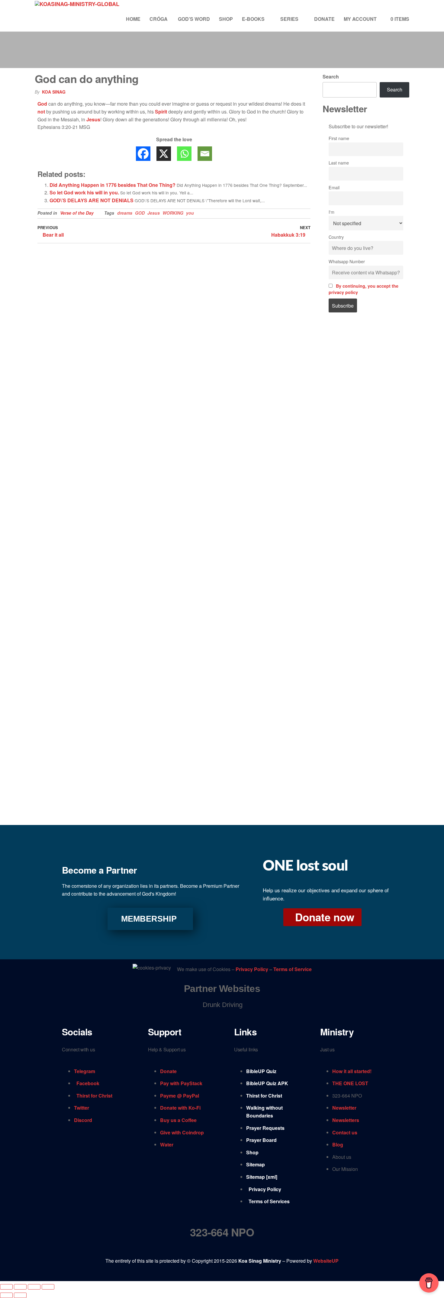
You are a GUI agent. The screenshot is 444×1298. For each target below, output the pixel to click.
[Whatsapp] (184, 153)
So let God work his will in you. (84, 192)
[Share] (34, 1287)
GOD (140, 213)
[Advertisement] (366, 419)
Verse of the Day (77, 213)
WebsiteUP (326, 1260)
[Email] (205, 153)
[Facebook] (143, 153)
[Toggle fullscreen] (20, 1287)
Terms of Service (292, 969)
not (41, 111)
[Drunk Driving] (222, 1004)
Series (289, 18)
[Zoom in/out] (6, 1287)
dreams (124, 213)
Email (334, 187)
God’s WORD (194, 18)
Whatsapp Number (347, 261)
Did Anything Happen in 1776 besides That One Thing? (112, 184)
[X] (163, 153)
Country (336, 237)
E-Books (253, 18)
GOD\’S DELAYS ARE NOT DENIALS (92, 200)
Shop (226, 18)
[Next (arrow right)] (20, 1295)
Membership (149, 918)
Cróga (159, 18)
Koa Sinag (54, 92)
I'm (331, 212)
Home (133, 18)
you (190, 213)
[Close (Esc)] (48, 1287)
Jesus (93, 119)
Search (331, 76)
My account (360, 18)
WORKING (172, 213)
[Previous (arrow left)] (6, 1295)
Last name (339, 162)
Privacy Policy (252, 969)
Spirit (161, 111)
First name (339, 138)
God (42, 103)
